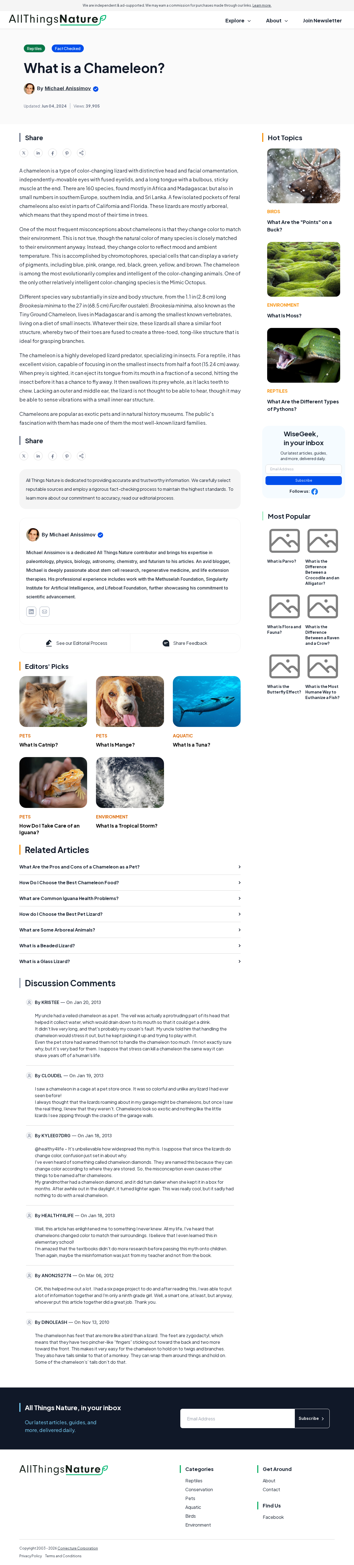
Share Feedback (190, 643)
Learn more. (262, 5)
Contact (271, 1489)
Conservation (199, 1489)
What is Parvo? (281, 561)
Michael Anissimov (68, 88)
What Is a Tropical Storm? (127, 825)
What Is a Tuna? (191, 744)
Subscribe (303, 480)
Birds (273, 211)
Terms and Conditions (63, 1556)
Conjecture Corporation (78, 1548)
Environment (112, 817)
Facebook (273, 1517)
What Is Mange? (115, 744)
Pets (25, 736)
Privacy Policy (30, 1556)
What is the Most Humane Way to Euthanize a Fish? (322, 692)
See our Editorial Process (81, 643)
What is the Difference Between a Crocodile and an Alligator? (322, 572)
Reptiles (277, 391)
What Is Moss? (284, 315)
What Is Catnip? (38, 744)
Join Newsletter (322, 20)
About (269, 1480)
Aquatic (183, 736)
